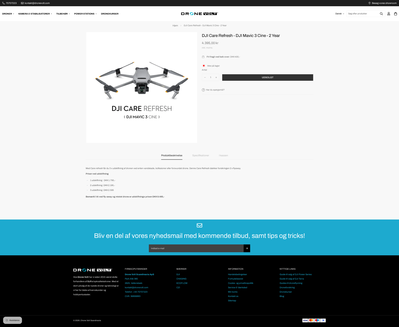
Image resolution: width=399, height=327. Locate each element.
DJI (178, 274)
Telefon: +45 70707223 (136, 292)
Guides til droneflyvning (291, 283)
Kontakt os (233, 296)
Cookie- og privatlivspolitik (240, 283)
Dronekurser (109, 14)
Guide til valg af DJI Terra (292, 279)
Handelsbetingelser (237, 274)
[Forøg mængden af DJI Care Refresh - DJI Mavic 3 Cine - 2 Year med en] (216, 77)
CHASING (181, 279)
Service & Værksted (237, 287)
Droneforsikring (287, 287)
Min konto (233, 292)
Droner (7, 14)
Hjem (175, 25)
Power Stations (84, 14)
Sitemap (232, 300)
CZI (178, 287)
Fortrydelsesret (235, 279)
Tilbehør (62, 14)
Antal (204, 70)
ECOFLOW (181, 283)
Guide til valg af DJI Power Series (296, 274)
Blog (282, 296)
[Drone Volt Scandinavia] (199, 13)
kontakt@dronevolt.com (136, 287)
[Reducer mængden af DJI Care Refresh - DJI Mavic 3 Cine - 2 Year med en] (205, 77)
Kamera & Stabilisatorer (34, 14)
